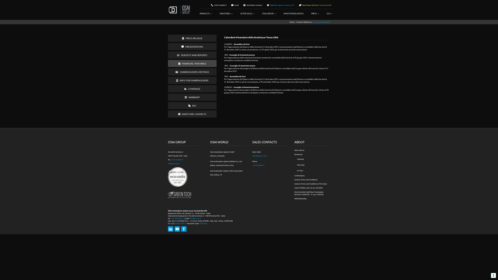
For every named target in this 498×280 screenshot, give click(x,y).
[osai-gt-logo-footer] (179, 191)
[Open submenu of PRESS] (318, 13)
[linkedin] (170, 229)
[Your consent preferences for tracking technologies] (493, 275)
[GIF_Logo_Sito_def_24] (179, 6)
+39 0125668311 (177, 160)
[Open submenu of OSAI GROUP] (275, 13)
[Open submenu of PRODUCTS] (211, 13)
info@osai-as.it (173, 163)
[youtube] (177, 229)
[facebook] (183, 229)
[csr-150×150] (177, 168)
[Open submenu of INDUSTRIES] (231, 13)
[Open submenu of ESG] (331, 13)
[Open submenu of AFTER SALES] (253, 13)
